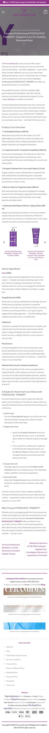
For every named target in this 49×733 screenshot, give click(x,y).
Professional (35, 30)
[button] (3, 12)
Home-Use (12, 30)
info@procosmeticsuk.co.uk (14, 585)
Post (18, 30)
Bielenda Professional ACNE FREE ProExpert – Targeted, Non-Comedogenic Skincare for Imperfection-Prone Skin (36, 549)
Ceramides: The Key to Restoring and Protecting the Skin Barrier (25, 597)
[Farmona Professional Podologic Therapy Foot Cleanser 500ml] (13, 237)
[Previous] (4, 242)
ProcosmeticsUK (11, 63)
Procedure (25, 30)
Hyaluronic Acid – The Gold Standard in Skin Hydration (24, 631)
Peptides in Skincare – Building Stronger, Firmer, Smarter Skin (24, 614)
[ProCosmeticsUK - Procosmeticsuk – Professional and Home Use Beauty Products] (24, 12)
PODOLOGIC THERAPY (12, 521)
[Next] (44, 242)
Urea (4, 273)
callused (10, 99)
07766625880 (35, 585)
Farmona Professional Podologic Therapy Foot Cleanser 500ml (13, 253)
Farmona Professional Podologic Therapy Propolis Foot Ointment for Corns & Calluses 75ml (36, 255)
